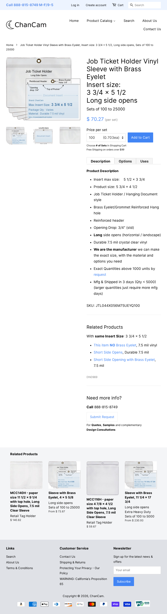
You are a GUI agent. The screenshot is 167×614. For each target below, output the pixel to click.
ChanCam (97, 596)
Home (74, 21)
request (100, 275)
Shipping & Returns (73, 562)
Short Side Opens (108, 352)
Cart (120, 5)
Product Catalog (100, 21)
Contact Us (152, 29)
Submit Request (102, 417)
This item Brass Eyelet (115, 345)
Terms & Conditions (19, 568)
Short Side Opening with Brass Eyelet (124, 360)
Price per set (97, 130)
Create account (96, 5)
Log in (75, 5)
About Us (149, 21)
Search (129, 21)
